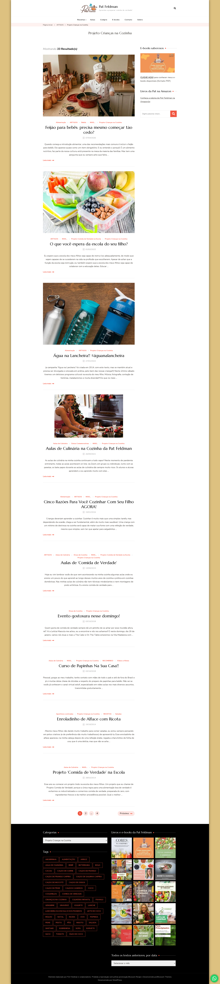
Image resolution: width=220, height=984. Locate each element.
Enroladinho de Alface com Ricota (89, 719)
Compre (103, 20)
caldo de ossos (77, 882)
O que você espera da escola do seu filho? (89, 243)
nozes (72, 917)
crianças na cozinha (56, 899)
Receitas (81, 20)
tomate (60, 934)
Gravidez (64, 905)
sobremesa (64, 928)
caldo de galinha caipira (89, 876)
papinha (94, 917)
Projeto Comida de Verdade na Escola (86, 239)
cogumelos (51, 894)
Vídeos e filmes (123, 661)
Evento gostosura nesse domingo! (89, 615)
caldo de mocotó (54, 882)
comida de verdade (72, 894)
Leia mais (47, 160)
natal (61, 917)
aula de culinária (54, 865)
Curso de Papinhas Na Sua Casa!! (89, 665)
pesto (59, 922)
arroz (84, 859)
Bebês (83, 122)
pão (69, 922)
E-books (116, 20)
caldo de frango (87, 871)
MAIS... (92, 122)
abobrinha (50, 859)
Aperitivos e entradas (64, 714)
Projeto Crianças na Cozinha (110, 122)
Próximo (124, 813)
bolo (97, 865)
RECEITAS (107, 714)
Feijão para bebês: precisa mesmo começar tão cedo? (88, 130)
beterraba (84, 865)
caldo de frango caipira (58, 876)
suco (48, 934)
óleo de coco (76, 934)
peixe (47, 922)
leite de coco (94, 911)
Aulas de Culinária (60, 443)
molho (48, 917)
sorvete (90, 928)
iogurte (78, 905)
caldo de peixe (52, 888)
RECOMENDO (108, 661)
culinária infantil (81, 899)
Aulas (92, 20)
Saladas (118, 714)
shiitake (49, 928)
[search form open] (175, 8)
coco (91, 888)
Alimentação (61, 122)
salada (92, 922)
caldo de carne (65, 871)
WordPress (117, 980)
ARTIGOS (73, 122)
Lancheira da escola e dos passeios (63, 911)
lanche (91, 905)
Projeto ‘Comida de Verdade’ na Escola (89, 772)
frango (99, 899)
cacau (48, 871)
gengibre (49, 905)
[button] (121, 848)
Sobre (140, 20)
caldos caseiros (74, 888)
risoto (79, 922)
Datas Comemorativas (80, 443)
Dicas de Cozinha (80, 555)
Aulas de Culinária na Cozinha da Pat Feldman (89, 448)
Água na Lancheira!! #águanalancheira (88, 355)
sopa (78, 928)
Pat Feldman (108, 6)
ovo (82, 917)
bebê (71, 865)
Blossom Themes (164, 977)
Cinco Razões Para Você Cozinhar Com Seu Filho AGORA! (89, 504)
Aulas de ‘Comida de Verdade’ (89, 562)
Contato (128, 20)
